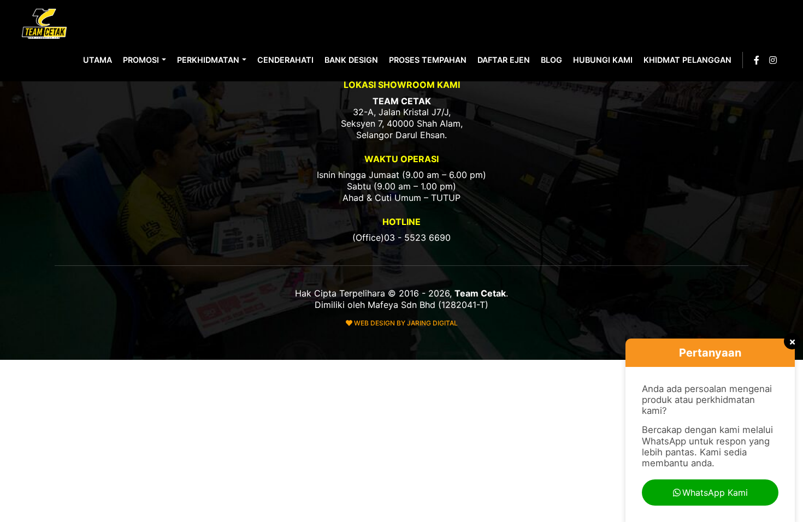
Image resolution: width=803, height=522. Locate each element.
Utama (97, 59)
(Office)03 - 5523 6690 (401, 237)
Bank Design (351, 59)
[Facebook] (756, 60)
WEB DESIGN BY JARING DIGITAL (405, 323)
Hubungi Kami (603, 59)
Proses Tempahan (428, 59)
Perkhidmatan (208, 59)
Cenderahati (285, 59)
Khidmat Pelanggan (687, 59)
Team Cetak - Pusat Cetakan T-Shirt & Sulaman (45, 24)
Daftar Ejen (503, 59)
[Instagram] (773, 60)
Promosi (141, 59)
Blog (551, 59)
